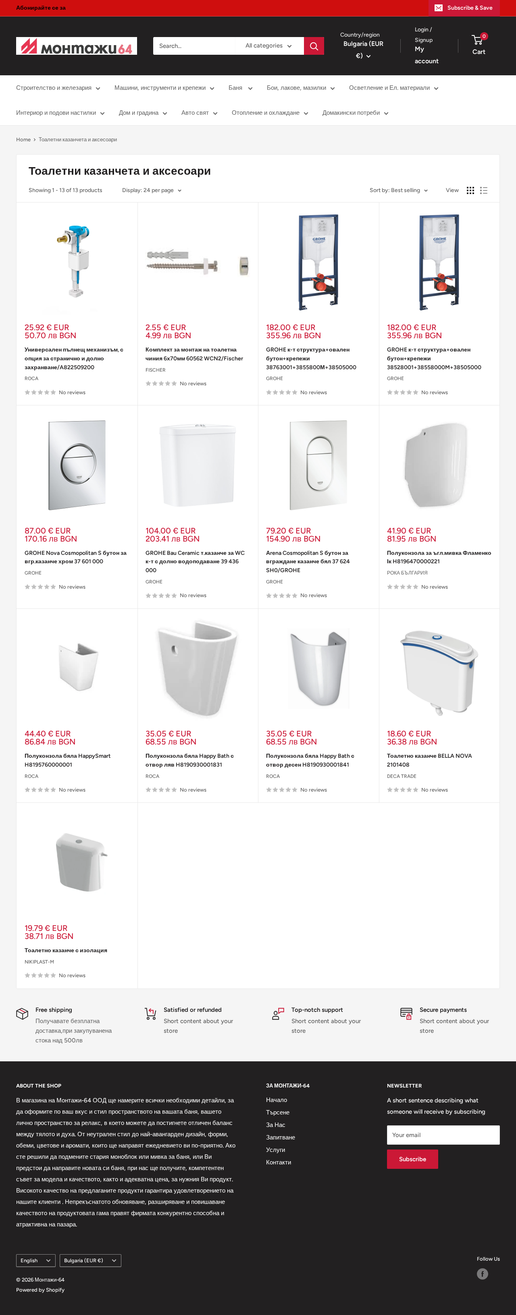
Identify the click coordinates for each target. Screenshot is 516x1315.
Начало (276, 1100)
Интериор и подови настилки (56, 112)
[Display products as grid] (470, 190)
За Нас (275, 1125)
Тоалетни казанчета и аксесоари (78, 139)
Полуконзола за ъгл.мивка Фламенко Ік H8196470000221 (439, 557)
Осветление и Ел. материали (389, 87)
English (29, 1260)
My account (427, 55)
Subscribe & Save (470, 7)
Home (23, 139)
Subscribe (412, 1159)
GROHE (274, 378)
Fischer (156, 370)
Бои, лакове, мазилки (296, 87)
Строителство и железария (54, 87)
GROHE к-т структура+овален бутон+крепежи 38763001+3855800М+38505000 (311, 358)
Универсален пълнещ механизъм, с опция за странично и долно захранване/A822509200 (74, 358)
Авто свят (195, 112)
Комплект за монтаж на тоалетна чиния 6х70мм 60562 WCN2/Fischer (194, 354)
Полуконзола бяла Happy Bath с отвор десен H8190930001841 (310, 760)
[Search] (314, 46)
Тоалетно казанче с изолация (66, 950)
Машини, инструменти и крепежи (160, 87)
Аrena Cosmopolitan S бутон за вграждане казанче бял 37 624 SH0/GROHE (308, 562)
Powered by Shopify (40, 1290)
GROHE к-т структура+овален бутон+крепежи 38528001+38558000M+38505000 (434, 358)
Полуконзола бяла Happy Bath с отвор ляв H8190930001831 (190, 760)
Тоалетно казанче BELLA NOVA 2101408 (429, 760)
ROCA (31, 378)
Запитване (280, 1137)
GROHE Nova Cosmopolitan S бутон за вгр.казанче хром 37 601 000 (76, 557)
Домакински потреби (351, 112)
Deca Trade (401, 776)
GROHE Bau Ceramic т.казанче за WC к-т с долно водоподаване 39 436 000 (195, 562)
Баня (236, 87)
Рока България (407, 573)
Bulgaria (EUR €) (83, 1260)
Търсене (277, 1112)
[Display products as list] (483, 190)
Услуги (275, 1150)
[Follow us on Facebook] (482, 1274)
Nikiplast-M (39, 962)
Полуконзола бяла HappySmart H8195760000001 (68, 760)
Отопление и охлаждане (266, 112)
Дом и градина (138, 112)
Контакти (278, 1162)
